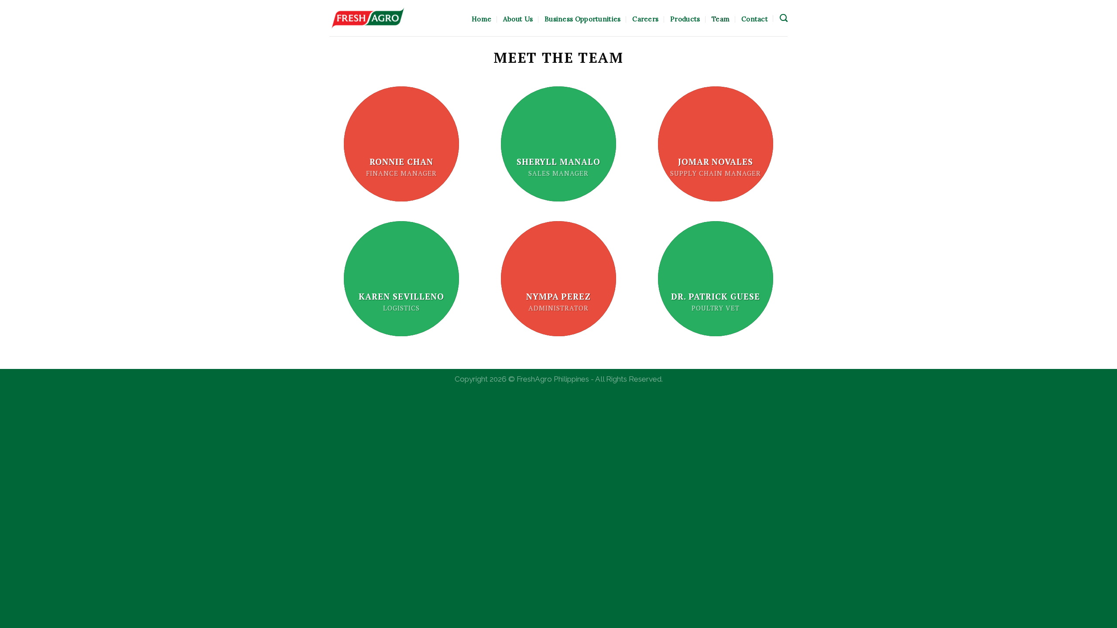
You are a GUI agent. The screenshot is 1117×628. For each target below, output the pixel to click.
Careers (645, 19)
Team (721, 19)
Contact (754, 19)
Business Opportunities (583, 19)
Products (685, 19)
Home (481, 19)
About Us (518, 19)
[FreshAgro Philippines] (367, 18)
